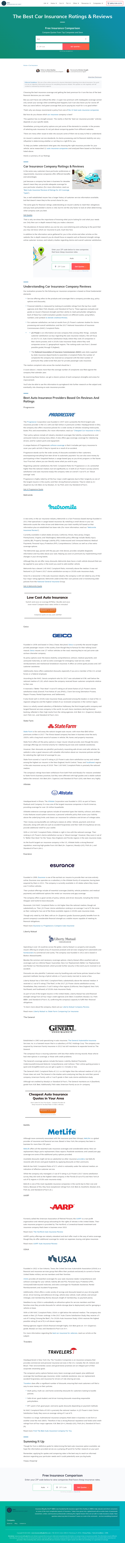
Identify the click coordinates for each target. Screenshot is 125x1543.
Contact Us (23, 1523)
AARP (78, 1219)
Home (53, 3)
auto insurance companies (57, 148)
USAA (25, 1279)
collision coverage (57, 445)
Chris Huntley (51, 70)
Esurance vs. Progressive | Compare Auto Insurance (53, 926)
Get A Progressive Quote (33, 489)
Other (75, 3)
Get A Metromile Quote (32, 586)
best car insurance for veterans (65, 1333)
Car (60, 3)
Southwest (90, 762)
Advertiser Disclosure (95, 77)
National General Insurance (48, 581)
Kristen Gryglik (83, 70)
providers (81, 1159)
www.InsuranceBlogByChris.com (40, 1533)
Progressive (31, 422)
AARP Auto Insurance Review (45, 1243)
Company (11, 1520)
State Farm (28, 731)
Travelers (27, 1383)
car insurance (53, 114)
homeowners (28, 953)
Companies (97, 3)
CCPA (106, 1533)
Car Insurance (33, 65)
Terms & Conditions (98, 1533)
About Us (9, 1523)
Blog (16, 1523)
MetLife (87, 1138)
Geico (70, 644)
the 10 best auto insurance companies (83, 110)
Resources (85, 3)
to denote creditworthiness (56, 318)
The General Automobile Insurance (82, 1040)
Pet (67, 3)
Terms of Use (76, 51)
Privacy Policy (87, 1533)
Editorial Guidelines (31, 82)
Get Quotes (27, 215)
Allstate (51, 801)
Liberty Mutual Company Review (76, 1007)
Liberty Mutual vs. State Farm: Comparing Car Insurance (56, 1011)
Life (45, 3)
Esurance (41, 877)
